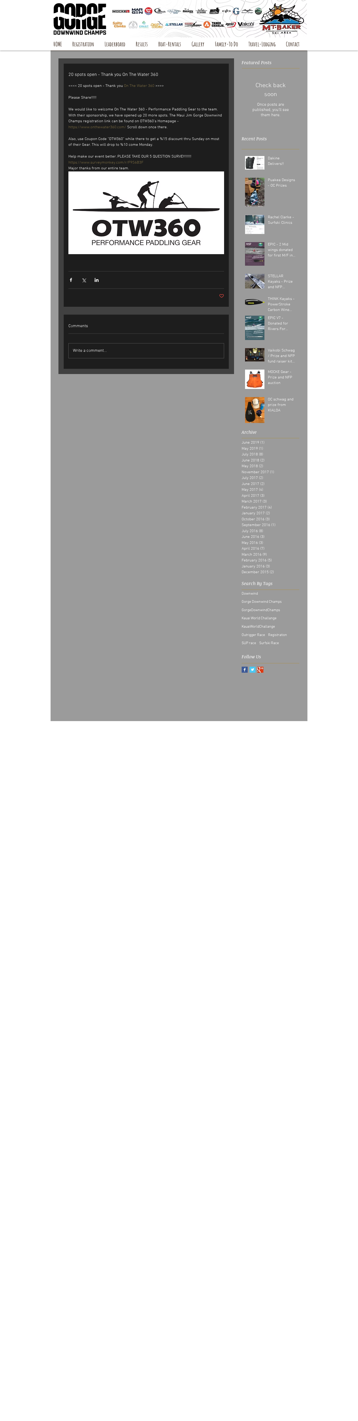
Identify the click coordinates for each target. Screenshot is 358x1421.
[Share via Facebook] (70, 279)
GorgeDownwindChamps (261, 610)
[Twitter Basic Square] (252, 670)
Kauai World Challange (259, 618)
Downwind (250, 594)
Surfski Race (269, 643)
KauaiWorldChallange (258, 627)
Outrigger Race (253, 635)
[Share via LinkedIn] (96, 279)
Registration (277, 635)
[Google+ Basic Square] (260, 670)
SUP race (249, 643)
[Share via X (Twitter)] (83, 279)
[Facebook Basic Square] (245, 670)
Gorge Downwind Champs (262, 602)
